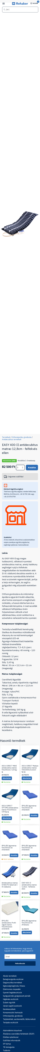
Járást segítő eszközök (12, 1006)
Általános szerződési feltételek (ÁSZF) (18, 1034)
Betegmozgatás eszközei (13, 979)
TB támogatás (9, 1047)
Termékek (6, 437)
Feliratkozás (20, 963)
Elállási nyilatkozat (10, 1037)
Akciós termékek (10, 976)
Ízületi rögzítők (9, 1002)
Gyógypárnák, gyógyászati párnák (16, 996)
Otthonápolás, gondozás (21, 437)
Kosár (35, 3)
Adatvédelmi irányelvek (12, 1030)
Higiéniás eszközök (10, 999)
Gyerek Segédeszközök (12, 992)
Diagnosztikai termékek (12, 982)
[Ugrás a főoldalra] (20, 4)
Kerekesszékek (9, 1009)
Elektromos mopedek (12, 989)
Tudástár (6, 1050)
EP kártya (7, 1044)
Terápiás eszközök (10, 1022)
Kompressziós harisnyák (13, 1012)
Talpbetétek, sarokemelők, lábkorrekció (19, 1019)
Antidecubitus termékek (11, 439)
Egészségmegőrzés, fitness (14, 986)
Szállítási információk (11, 1040)
